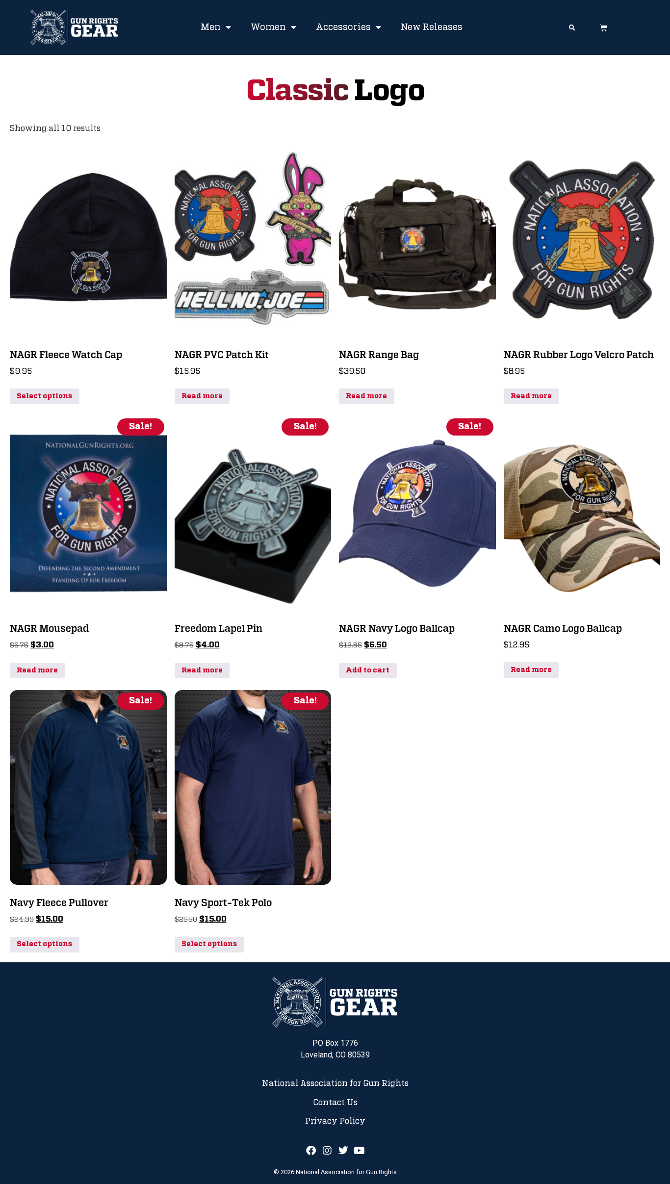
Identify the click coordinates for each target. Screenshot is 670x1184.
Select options (44, 396)
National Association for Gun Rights (335, 1083)
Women (268, 27)
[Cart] (603, 27)
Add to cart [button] (367, 670)
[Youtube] (359, 1151)
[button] (572, 28)
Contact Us (335, 1103)
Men (211, 27)
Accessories (343, 27)
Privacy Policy (335, 1121)
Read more (202, 396)
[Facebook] (311, 1151)
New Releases (432, 27)
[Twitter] (343, 1151)
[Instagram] (327, 1151)
